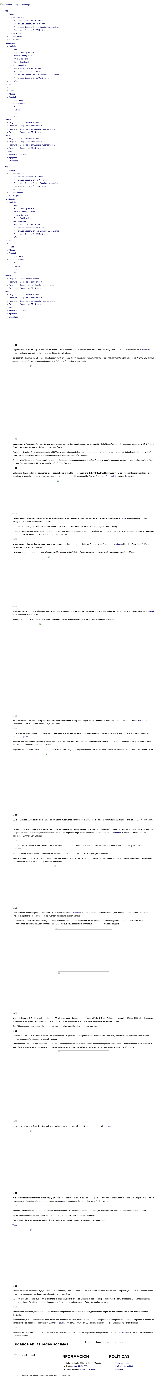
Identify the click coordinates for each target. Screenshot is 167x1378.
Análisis (12, 46)
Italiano (17, 113)
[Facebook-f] (14, 1348)
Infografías (13, 81)
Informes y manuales (17, 65)
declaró (145, 350)
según (59, 1323)
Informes (8, 84)
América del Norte (21, 59)
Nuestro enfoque (15, 40)
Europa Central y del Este (24, 52)
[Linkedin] (17, 1348)
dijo (139, 721)
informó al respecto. (20, 737)
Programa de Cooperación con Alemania (30, 24)
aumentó (76, 913)
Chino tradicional (16, 100)
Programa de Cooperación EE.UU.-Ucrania (31, 30)
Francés (17, 110)
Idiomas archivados (17, 103)
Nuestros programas (17, 17)
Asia (15, 49)
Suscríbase (13, 161)
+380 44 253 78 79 (80, 1366)
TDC (6, 11)
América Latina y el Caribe (24, 56)
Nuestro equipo (15, 33)
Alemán (12, 94)
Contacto (8, 151)
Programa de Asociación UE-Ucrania (28, 21)
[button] (83, 164)
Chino (11, 88)
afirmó (118, 444)
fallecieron (124, 1333)
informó (119, 544)
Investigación (10, 43)
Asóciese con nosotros (18, 154)
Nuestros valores (16, 37)
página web (109, 476)
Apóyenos (13, 158)
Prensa (7, 135)
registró (48, 1018)
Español (12, 97)
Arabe (16, 107)
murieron (110, 1126)
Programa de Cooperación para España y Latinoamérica (36, 27)
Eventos (8, 119)
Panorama (13, 14)
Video (14, 1225)
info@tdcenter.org (89, 1369)
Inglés (11, 91)
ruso (15, 116)
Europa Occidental (21, 62)
